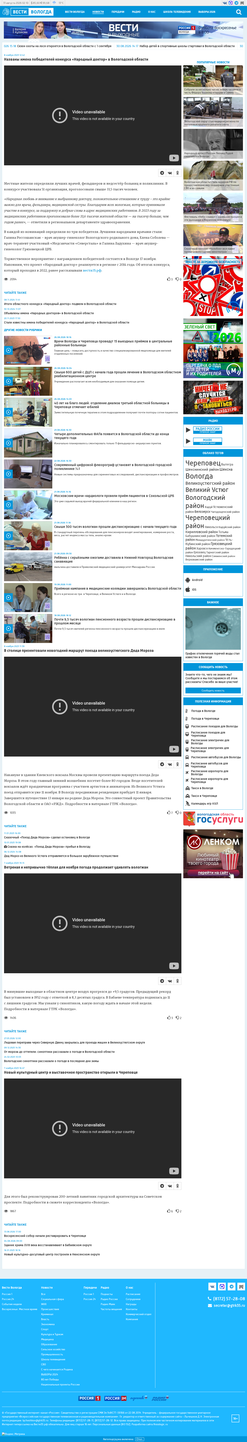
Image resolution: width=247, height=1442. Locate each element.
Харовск (202, 548)
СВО (43, 1364)
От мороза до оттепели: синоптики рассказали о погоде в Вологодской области (59, 1052)
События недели (12, 1304)
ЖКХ (44, 1304)
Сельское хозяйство (53, 1349)
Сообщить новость (213, 690)
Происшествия (50, 1309)
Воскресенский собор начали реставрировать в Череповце (45, 1236)
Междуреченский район (210, 539)
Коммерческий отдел (138, 1314)
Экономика (48, 1324)
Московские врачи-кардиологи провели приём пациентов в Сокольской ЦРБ (114, 496)
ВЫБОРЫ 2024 (49, 1374)
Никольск (211, 527)
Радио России (109, 1299)
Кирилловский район (201, 532)
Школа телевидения (177, 12)
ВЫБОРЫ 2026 (206, 12)
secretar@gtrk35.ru (229, 1305)
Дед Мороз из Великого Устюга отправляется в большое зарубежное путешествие (61, 856)
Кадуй (208, 507)
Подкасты (107, 1294)
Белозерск (202, 512)
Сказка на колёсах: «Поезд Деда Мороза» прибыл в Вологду (49, 846)
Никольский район (198, 556)
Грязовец (200, 552)
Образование (49, 1344)
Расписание (133, 1294)
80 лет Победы (50, 1379)
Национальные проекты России (60, 1384)
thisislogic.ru (160, 1424)
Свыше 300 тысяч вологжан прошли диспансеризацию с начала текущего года (115, 527)
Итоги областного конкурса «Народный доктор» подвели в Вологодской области (60, 304)
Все (43, 1294)
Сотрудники (133, 1299)
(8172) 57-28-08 (229, 1298)
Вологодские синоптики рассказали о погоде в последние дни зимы (51, 1061)
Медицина (47, 1339)
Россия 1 (7, 1294)
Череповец (203, 463)
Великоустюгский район (210, 483)
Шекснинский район (202, 469)
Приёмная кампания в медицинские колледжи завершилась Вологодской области (117, 588)
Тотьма (223, 532)
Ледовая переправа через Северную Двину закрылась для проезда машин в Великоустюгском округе (74, 1042)
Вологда (199, 476)
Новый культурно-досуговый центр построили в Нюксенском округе (52, 1254)
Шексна (226, 469)
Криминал (47, 1314)
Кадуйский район (229, 527)
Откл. (139, 1439)
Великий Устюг (206, 489)
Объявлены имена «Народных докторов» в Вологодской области (49, 313)
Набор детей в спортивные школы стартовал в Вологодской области (119, 46)
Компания (132, 1319)
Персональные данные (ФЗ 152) (111, 1424)
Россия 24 (8, 1299)
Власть (45, 1319)
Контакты (131, 1309)
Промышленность (52, 1354)
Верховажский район (198, 559)
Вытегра (227, 464)
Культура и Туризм (52, 1334)
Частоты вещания (111, 1309)
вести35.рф (92, 270)
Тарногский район (217, 552)
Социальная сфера (52, 1299)
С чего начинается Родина (57, 1369)
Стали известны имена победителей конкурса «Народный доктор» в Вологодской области (66, 322)
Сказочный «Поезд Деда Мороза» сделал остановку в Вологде (47, 837)
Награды (131, 1304)
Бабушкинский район (200, 536)
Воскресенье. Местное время (19, 1309)
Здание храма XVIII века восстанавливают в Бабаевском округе (48, 1245)
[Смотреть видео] (28, 350)
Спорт (44, 1329)
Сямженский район (223, 556)
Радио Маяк (108, 1304)
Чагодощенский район (225, 512)
